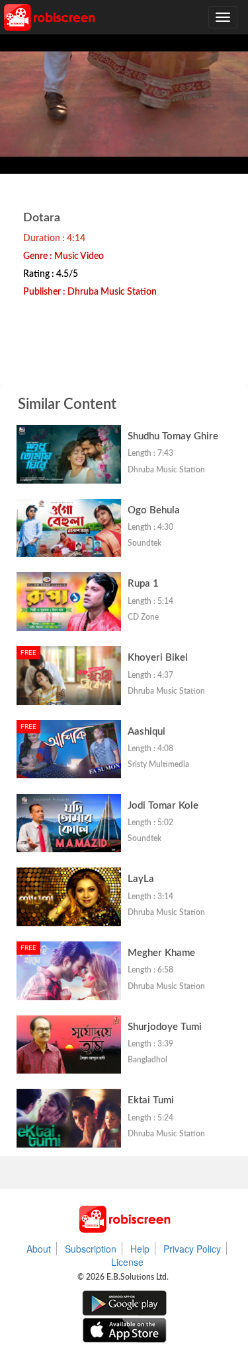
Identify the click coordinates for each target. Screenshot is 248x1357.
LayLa (141, 879)
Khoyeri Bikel (158, 658)
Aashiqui (146, 732)
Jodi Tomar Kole (163, 806)
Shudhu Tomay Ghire (173, 436)
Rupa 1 (143, 584)
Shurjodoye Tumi (165, 1027)
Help (139, 1248)
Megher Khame (161, 953)
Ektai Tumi (151, 1100)
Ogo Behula (154, 510)
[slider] (142, 160)
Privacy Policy (192, 1248)
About (38, 1248)
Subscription (90, 1248)
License (127, 1261)
